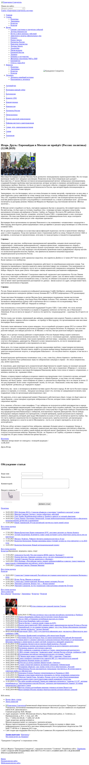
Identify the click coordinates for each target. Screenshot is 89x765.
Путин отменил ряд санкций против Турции (48, 606)
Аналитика (15, 48)
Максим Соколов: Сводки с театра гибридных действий (36, 514)
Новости (9, 65)
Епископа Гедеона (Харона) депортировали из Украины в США (44, 673)
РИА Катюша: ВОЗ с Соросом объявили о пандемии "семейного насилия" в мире (46, 512)
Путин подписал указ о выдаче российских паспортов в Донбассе (57, 615)
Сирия (8, 131)
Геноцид (14, 38)
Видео (8, 27)
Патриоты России (18, 42)
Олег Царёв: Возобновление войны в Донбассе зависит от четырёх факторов (44, 516)
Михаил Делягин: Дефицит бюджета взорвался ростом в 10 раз (39, 539)
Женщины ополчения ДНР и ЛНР (24, 59)
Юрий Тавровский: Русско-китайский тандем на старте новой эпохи (41, 523)
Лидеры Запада (17, 46)
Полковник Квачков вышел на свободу (34, 660)
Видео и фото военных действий (24, 34)
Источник (5, 439)
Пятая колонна (16, 50)
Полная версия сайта (9, 761)
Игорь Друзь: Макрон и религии (27, 579)
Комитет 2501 (11, 98)
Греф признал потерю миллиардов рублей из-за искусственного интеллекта (49, 646)
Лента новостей (7, 592)
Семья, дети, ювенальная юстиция (19, 127)
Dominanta (81, 749)
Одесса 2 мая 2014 (18, 63)
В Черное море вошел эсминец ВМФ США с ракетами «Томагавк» (45, 656)
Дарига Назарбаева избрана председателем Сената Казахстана (43, 617)
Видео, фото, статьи (13, 699)
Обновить (8, 502)
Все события (6, 594)
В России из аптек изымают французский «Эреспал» (39, 663)
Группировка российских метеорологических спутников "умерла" (45, 654)
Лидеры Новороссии (19, 32)
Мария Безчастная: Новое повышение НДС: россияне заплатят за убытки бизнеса (46, 532)
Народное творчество (19, 44)
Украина (14, 54)
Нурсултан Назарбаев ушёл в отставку (34, 621)
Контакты (25, 735)
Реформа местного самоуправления (20, 123)
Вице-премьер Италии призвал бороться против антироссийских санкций (48, 690)
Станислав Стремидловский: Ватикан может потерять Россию (39, 581)
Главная (9, 15)
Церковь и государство (20, 57)
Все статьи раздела (8, 526)
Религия (14, 25)
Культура (14, 23)
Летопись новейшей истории (22, 77)
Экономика (15, 21)
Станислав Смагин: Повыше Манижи (29, 565)
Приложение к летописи (20, 79)
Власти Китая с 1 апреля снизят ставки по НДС (37, 623)
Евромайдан (15, 61)
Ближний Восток (17, 52)
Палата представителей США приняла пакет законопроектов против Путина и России (53, 625)
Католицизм (11, 94)
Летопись (9, 75)
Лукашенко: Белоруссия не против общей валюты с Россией (42, 644)
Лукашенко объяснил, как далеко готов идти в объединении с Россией (46, 667)
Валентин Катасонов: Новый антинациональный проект (36, 545)
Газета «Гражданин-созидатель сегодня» (17, 11)
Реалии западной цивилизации (18, 119)
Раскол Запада (16, 40)
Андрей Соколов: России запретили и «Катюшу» (33, 559)
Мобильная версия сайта (10, 763)
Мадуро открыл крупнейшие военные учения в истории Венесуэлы (45, 687)
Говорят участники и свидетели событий (27, 29)
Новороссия (10, 106)
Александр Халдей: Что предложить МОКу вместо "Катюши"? (39, 555)
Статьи (8, 17)
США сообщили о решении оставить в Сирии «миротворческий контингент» (49, 650)
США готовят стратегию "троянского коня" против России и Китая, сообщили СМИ (52, 652)
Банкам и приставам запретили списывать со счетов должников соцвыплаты (49, 675)
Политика (14, 19)
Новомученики (12, 102)
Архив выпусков (13, 735)
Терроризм (10, 135)
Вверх (3, 759)
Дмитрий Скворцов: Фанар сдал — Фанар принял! (34, 584)
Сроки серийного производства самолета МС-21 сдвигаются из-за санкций (48, 658)
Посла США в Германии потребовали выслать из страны (41, 619)
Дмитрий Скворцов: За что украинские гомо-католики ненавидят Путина (43, 586)
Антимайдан (11, 86)
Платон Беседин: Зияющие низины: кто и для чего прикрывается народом (43, 557)
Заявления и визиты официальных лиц (26, 36)
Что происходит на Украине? (17, 737)
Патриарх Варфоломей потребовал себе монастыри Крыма (42, 635)
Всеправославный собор (15, 90)
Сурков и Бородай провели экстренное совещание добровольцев (44, 665)
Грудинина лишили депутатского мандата (35, 648)
